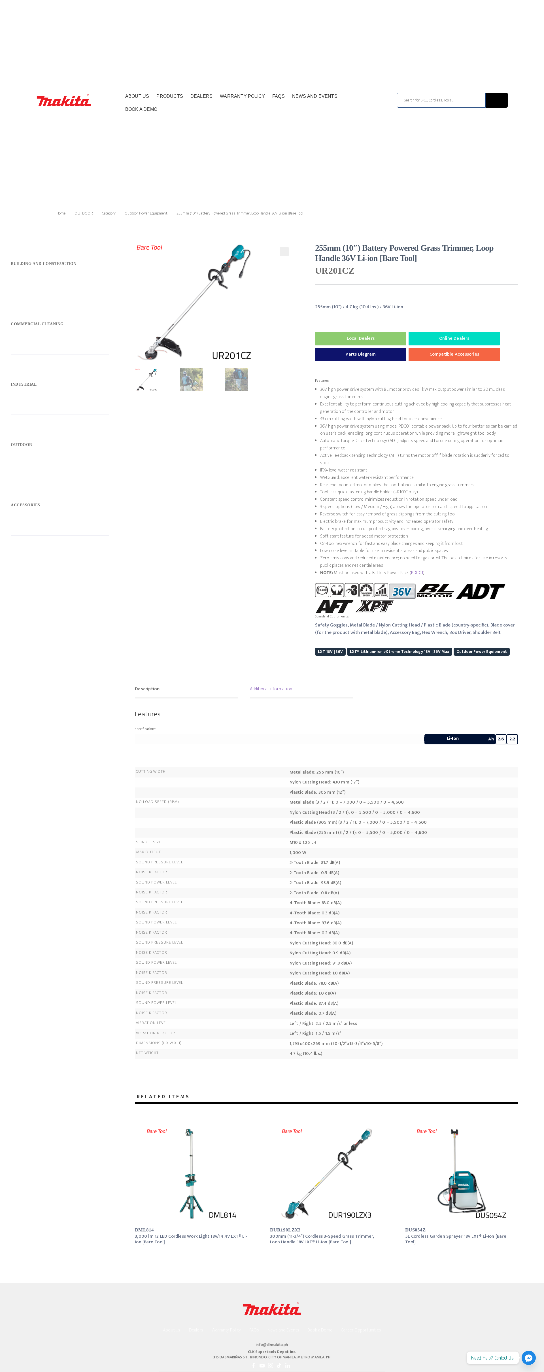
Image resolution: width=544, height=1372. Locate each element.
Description (147, 689)
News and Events (314, 96)
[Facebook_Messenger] (529, 1358)
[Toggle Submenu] (60, 265)
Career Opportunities (361, 1330)
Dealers (201, 96)
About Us (137, 96)
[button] (284, 251)
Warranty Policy (242, 96)
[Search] (497, 100)
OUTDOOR (84, 213)
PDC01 (417, 573)
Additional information (271, 689)
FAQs (278, 96)
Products (169, 96)
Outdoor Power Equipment (146, 213)
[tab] (186, 689)
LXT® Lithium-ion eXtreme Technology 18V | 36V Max (399, 651)
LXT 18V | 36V (330, 651)
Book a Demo (141, 109)
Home (61, 213)
